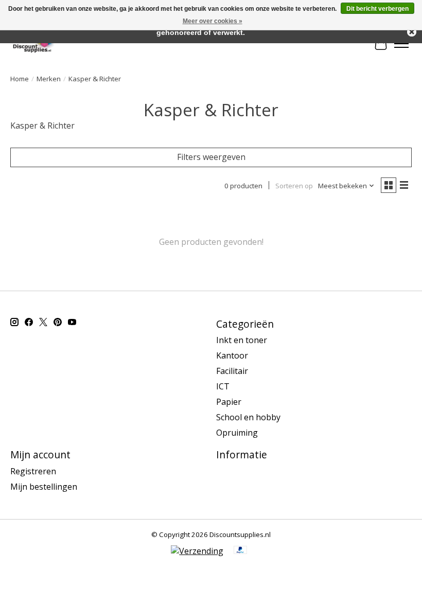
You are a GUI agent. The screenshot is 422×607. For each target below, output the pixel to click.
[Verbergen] (411, 32)
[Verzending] (197, 551)
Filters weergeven (211, 157)
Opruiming (237, 432)
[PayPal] (240, 551)
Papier (228, 401)
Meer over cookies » (212, 21)
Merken (49, 78)
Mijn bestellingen (43, 486)
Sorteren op (294, 185)
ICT (223, 386)
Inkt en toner (241, 340)
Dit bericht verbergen (377, 8)
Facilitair (232, 371)
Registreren (33, 471)
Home (19, 78)
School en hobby (248, 417)
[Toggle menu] (401, 43)
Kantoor (232, 355)
